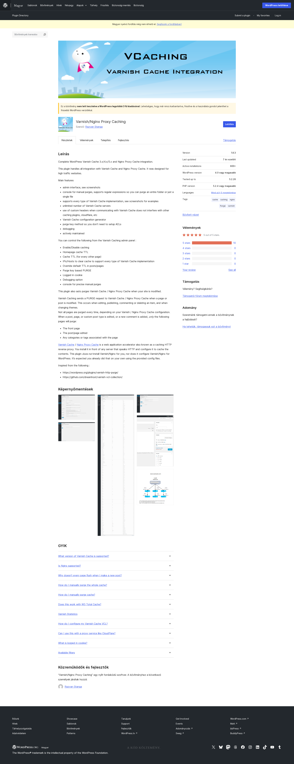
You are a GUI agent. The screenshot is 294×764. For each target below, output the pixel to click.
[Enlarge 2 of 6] (90, 426)
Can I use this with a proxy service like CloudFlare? (86, 633)
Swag (180, 733)
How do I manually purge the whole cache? (82, 585)
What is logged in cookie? (72, 643)
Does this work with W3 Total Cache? (79, 604)
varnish (231, 206)
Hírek (15, 723)
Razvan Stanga (94, 126)
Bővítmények (73, 728)
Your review (189, 269)
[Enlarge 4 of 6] (169, 398)
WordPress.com (239, 718)
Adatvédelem (19, 733)
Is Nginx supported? (69, 565)
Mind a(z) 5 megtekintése (223, 192)
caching (223, 199)
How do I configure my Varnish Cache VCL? (83, 623)
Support (125, 723)
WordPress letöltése (276, 5)
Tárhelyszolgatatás (22, 728)
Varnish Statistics (67, 614)
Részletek (67, 140)
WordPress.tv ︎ (129, 733)
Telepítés (106, 140)
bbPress (235, 728)
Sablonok (71, 723)
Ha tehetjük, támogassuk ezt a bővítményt (207, 326)
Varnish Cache (66, 344)
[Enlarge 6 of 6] (169, 473)
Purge (223, 206)
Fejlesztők (126, 728)
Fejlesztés (123, 140)
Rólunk (15, 718)
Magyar (45, 747)
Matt (233, 723)
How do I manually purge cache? (76, 594)
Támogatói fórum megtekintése (200, 295)
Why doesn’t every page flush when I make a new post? (90, 575)
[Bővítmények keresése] (45, 34)
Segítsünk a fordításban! (169, 24)
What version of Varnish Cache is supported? (83, 556)
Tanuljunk (126, 718)
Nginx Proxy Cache (88, 344)
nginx (232, 199)
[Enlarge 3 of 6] (130, 398)
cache (215, 199)
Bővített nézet (191, 214)
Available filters (66, 652)
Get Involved (182, 718)
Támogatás (229, 140)
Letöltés (229, 124)
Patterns (71, 733)
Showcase (72, 718)
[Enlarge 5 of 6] (169, 419)
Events (179, 723)
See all (232, 269)
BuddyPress (237, 733)
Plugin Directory (20, 15)
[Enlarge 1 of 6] (90, 398)
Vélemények (86, 140)
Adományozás (184, 728)
